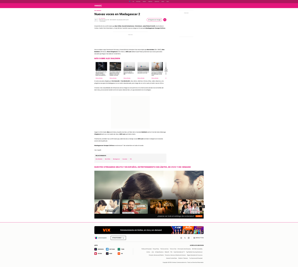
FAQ (171, 252)
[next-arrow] (166, 70)
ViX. (131, 159)
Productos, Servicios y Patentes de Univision (175, 255)
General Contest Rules (171, 258)
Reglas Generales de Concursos (194, 255)
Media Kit (167, 252)
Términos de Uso (164, 249)
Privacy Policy (156, 249)
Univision (103, 18)
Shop (168, 1)
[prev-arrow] (93, 206)
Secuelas (124, 159)
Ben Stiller (107, 159)
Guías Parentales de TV (179, 252)
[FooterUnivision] (100, 238)
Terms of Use (173, 249)
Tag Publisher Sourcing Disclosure (194, 252)
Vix (133, 1)
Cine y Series (99, 78)
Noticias (138, 1)
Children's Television (183, 258)
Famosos (150, 1)
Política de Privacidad (147, 249)
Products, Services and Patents (156, 255)
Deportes (157, 1)
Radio (163, 1)
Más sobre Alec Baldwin (107, 58)
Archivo (148, 252)
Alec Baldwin (97, 10)
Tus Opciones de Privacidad (195, 258)
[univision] (98, 5)
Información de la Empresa (184, 249)
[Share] (164, 19)
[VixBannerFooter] (149, 230)
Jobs (152, 252)
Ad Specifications (159, 252)
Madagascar (116, 159)
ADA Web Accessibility (197, 249)
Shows (144, 1)
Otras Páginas (116, 238)
